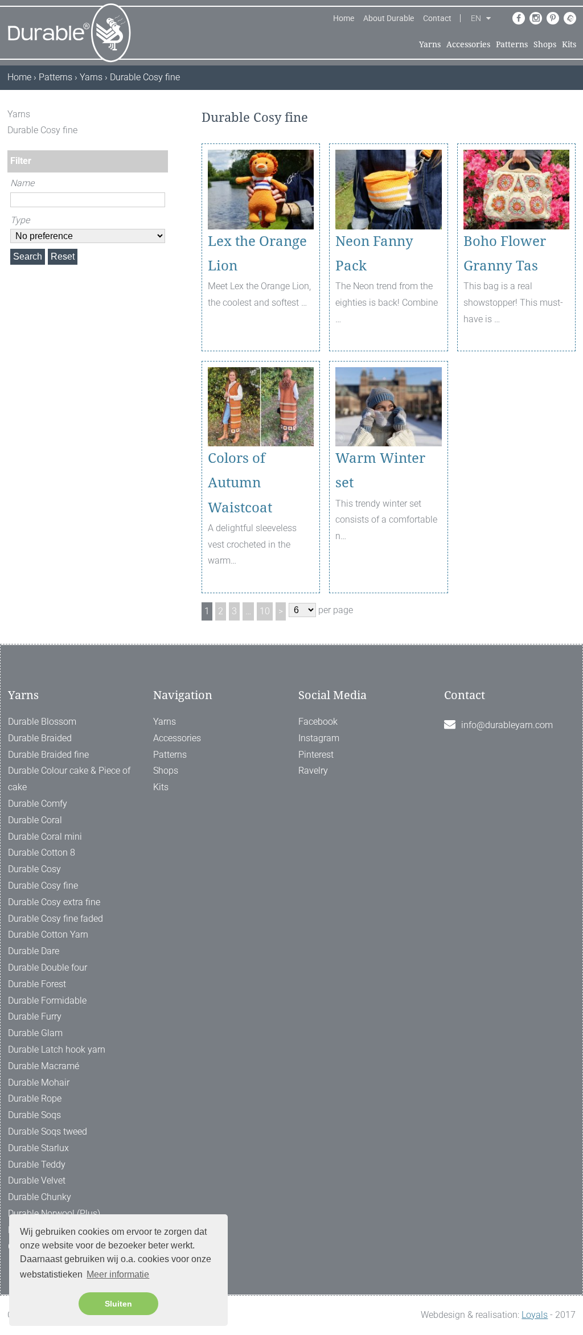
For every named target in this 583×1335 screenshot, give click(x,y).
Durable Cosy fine (43, 885)
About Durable (388, 18)
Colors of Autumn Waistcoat (240, 482)
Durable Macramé (43, 1066)
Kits (569, 44)
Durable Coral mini (45, 836)
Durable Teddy (36, 1164)
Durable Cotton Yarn (48, 934)
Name (22, 183)
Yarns (430, 44)
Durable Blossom (42, 721)
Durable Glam (35, 1033)
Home (343, 18)
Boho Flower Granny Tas (504, 253)
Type (20, 220)
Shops (544, 44)
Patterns (512, 44)
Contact (437, 18)
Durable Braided (40, 738)
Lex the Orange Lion (257, 253)
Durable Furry (34, 1016)
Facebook (318, 721)
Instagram (318, 738)
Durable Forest (37, 984)
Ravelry (313, 770)
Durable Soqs (34, 1115)
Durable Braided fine (48, 754)
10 (265, 611)
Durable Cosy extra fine (54, 902)
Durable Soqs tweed (47, 1131)
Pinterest (316, 754)
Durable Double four (47, 967)
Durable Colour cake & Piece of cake (69, 778)
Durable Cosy (34, 869)
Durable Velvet (36, 1180)
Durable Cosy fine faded (55, 918)
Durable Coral (35, 820)
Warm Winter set (380, 470)
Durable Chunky (39, 1197)
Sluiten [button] (118, 1303)
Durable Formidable (47, 1000)
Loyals (535, 1314)
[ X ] (160, 114)
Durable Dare (33, 951)
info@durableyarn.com (507, 725)
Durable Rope (34, 1098)
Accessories (468, 44)
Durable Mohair (38, 1082)
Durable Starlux (38, 1148)
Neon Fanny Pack (374, 253)
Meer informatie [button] (118, 1274)
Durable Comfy (37, 803)
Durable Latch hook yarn (56, 1049)
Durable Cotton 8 (41, 852)
